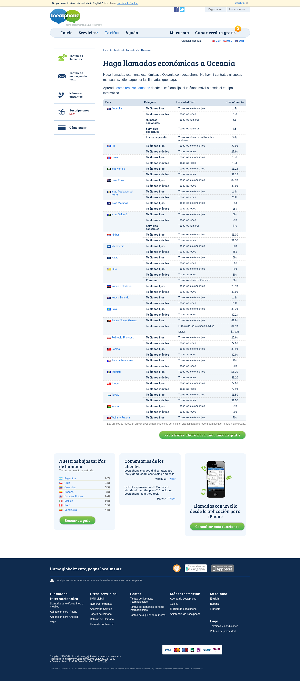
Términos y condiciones (224, 626)
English (214, 598)
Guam (115, 157)
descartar (240, 2)
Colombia (70, 487)
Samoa (115, 349)
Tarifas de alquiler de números (148, 614)
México (68, 500)
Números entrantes (76, 95)
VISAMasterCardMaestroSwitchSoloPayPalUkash (198, 650)
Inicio (66, 32)
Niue (114, 268)
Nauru (114, 257)
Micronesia (117, 246)
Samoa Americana (122, 360)
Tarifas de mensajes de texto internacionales (147, 608)
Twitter (172, 478)
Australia (116, 108)
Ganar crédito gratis (215, 32)
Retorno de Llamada (102, 619)
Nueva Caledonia (121, 286)
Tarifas (112, 32)
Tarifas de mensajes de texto (78, 76)
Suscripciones (79, 112)
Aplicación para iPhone (63, 611)
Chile (67, 482)
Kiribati (115, 234)
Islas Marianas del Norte (122, 193)
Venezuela (70, 509)
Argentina (70, 478)
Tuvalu (115, 394)
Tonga (115, 383)
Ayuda (131, 32)
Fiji (113, 145)
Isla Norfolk (118, 168)
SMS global (97, 598)
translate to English (127, 3)
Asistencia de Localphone (185, 613)
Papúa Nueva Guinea (124, 320)
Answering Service (101, 608)
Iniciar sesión (237, 9)
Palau (114, 308)
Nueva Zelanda (120, 297)
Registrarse (214, 9)
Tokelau (116, 371)
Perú (67, 505)
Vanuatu (116, 406)
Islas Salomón (119, 214)
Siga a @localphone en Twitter (182, 9)
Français (215, 608)
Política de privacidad (223, 631)
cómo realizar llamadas (133, 88)
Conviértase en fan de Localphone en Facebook (176, 9)
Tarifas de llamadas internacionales (141, 600)
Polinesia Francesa (122, 337)
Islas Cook (117, 180)
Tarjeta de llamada (101, 613)
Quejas (174, 603)
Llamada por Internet (102, 624)
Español (215, 603)
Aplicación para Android (64, 616)
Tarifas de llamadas (76, 57)
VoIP (53, 621)
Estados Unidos (73, 496)
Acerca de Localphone (183, 598)
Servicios (88, 32)
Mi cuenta (179, 32)
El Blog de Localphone (183, 608)
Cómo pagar (77, 127)
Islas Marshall (119, 203)
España (68, 491)
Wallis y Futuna (120, 417)
